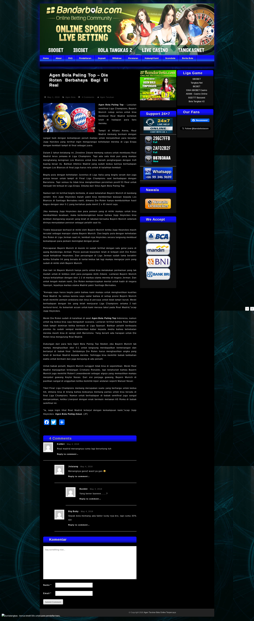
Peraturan (133, 58)
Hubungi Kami (152, 58)
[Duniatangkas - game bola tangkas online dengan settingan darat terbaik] (31, 615)
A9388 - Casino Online (196, 93)
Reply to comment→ (68, 454)
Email (47, 593)
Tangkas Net (197, 82)
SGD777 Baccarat (196, 97)
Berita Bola (187, 58)
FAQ (70, 58)
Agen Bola (70, 97)
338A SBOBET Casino (196, 90)
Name (47, 585)
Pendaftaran (85, 58)
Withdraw (116, 58)
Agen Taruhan (107, 97)
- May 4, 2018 (72, 444)
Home (46, 58)
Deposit (102, 58)
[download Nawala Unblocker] (158, 208)
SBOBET (196, 78)
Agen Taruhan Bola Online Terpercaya (160, 612)
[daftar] (158, 99)
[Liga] (127, 54)
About (59, 58)
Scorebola (170, 58)
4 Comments (88, 97)
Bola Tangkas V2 (197, 101)
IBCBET (196, 86)
